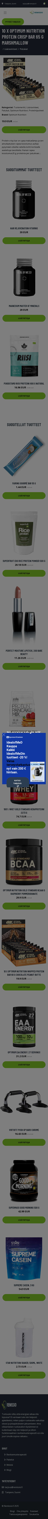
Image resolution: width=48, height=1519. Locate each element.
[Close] (3, 734)
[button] (18, 783)
